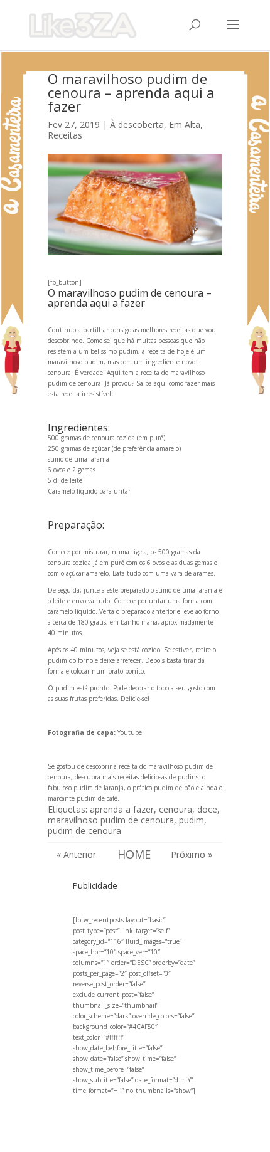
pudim (191, 820)
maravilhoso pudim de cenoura (111, 820)
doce (207, 809)
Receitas (65, 135)
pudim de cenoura (84, 831)
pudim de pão (174, 787)
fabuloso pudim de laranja (86, 787)
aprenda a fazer (122, 809)
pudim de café (97, 798)
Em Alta (184, 124)
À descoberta (137, 124)
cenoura (175, 809)
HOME (134, 854)
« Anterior (76, 854)
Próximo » (191, 854)
